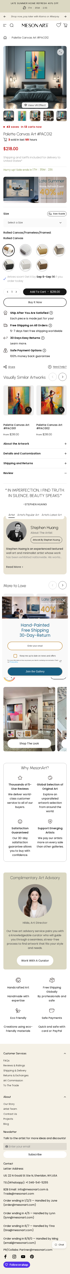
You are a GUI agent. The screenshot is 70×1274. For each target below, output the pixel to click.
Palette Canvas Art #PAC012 (30, 38)
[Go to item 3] (35, 116)
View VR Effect (37, 105)
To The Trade (11, 1085)
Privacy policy (14, 662)
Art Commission (13, 1080)
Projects (8, 1119)
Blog (6, 1124)
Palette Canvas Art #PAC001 (16, 426)
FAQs (6, 1060)
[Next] (65, 17)
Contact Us (10, 1114)
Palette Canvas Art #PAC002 (49, 426)
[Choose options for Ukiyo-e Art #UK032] (27, 733)
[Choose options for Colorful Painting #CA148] (10, 733)
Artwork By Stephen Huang (46, 539)
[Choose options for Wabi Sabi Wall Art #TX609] (64, 733)
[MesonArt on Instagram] (14, 1257)
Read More (13, 567)
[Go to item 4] (48, 116)
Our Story (9, 1104)
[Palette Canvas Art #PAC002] (51, 400)
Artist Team (10, 1109)
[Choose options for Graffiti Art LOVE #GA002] (19, 733)
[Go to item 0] (8, 116)
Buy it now (35, 302)
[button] (62, 377)
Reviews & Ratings (14, 1065)
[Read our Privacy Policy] (60, 661)
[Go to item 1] (22, 116)
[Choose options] (28, 410)
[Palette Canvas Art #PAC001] (18, 400)
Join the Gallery (35, 671)
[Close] (64, 601)
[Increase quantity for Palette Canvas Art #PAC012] (16, 292)
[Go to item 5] (61, 116)
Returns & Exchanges (16, 1075)
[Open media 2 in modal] (60, 52)
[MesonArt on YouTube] (23, 1257)
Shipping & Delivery (14, 1070)
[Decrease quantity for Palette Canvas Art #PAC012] (7, 292)
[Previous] (4, 17)
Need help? (60, 366)
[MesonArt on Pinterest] (32, 1257)
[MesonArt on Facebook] (5, 1257)
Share (11, 367)
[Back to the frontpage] (5, 37)
